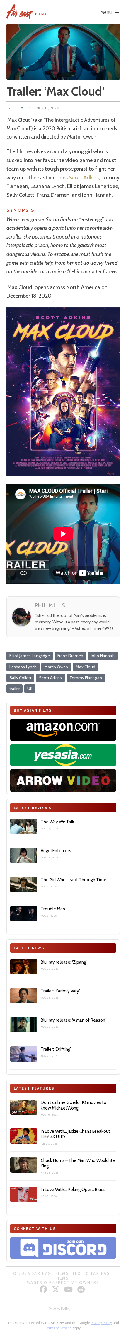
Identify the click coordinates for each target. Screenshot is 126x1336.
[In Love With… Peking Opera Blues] (23, 1194)
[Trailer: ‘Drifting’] (23, 1054)
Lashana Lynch (23, 666)
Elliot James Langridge (29, 655)
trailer (14, 688)
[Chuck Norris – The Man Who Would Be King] (23, 1165)
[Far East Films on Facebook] (44, 1289)
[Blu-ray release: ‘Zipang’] (23, 966)
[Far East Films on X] (56, 1289)
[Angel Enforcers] (23, 855)
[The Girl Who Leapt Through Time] (23, 884)
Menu (106, 12)
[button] (83, 8)
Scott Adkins (84, 177)
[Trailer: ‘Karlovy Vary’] (23, 995)
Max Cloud (85, 666)
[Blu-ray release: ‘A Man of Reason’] (23, 1024)
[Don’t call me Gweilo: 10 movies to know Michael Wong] (23, 1107)
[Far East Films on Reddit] (81, 1289)
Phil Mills (21, 108)
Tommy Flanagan (85, 677)
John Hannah (103, 655)
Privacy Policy (59, 1309)
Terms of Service (58, 1328)
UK (30, 688)
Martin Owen (56, 666)
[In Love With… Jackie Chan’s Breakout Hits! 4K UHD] (23, 1136)
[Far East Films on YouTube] (69, 1289)
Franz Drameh (70, 655)
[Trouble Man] (23, 913)
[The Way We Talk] (23, 826)
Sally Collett (20, 677)
